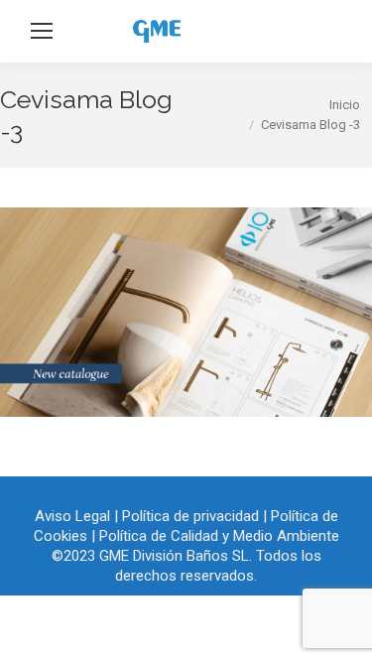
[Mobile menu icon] (42, 31)
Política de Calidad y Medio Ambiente (219, 536)
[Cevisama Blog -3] (186, 312)
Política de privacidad (190, 516)
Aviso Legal (72, 516)
